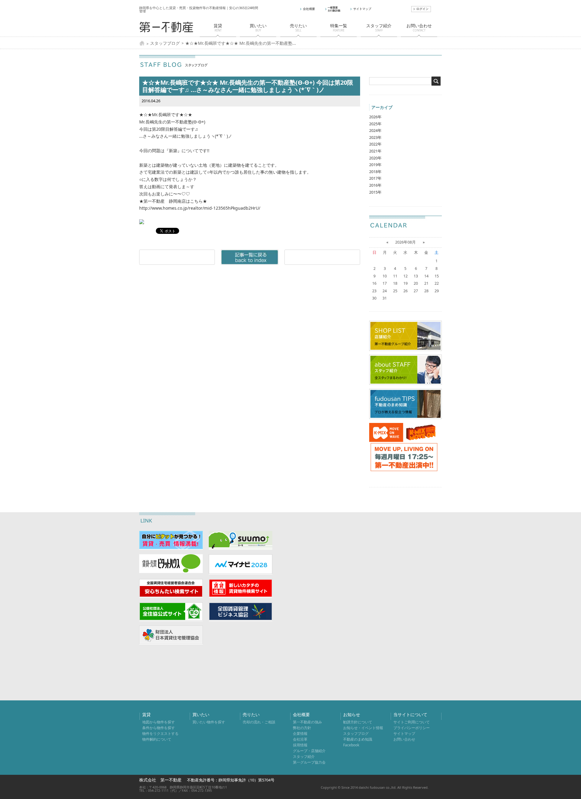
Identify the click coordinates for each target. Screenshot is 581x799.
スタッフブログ (165, 43)
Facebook (351, 744)
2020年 (375, 158)
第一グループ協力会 (309, 762)
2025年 (375, 123)
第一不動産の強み (307, 721)
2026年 (375, 117)
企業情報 (300, 733)
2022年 (375, 144)
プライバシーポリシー (411, 727)
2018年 (375, 171)
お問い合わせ (404, 739)
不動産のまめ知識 (357, 739)
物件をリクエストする (160, 733)
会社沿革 (300, 739)
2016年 (375, 185)
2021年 (375, 151)
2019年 (375, 164)
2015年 (375, 192)
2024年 (375, 130)
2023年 (375, 137)
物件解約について (156, 739)
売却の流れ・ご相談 (259, 721)
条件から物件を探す (158, 727)
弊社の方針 (302, 727)
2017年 (375, 178)
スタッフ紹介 (304, 756)
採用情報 (300, 744)
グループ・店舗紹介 (309, 750)
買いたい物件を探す (208, 721)
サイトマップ (404, 733)
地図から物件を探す (158, 721)
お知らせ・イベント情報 (363, 727)
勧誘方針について (357, 721)
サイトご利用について (411, 721)
